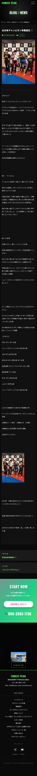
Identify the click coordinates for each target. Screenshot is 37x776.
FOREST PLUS (9, 3)
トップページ (18, 700)
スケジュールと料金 (18, 703)
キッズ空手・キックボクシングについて (18, 716)
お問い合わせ (18, 733)
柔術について (18, 713)
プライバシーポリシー (18, 737)
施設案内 (19, 706)
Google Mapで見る (18, 665)
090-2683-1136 (19, 613)
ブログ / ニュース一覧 (18, 730)
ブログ (22, 35)
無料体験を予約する (19, 604)
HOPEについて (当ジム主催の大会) (18, 726)
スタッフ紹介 (18, 720)
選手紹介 (19, 723)
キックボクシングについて (18, 710)
